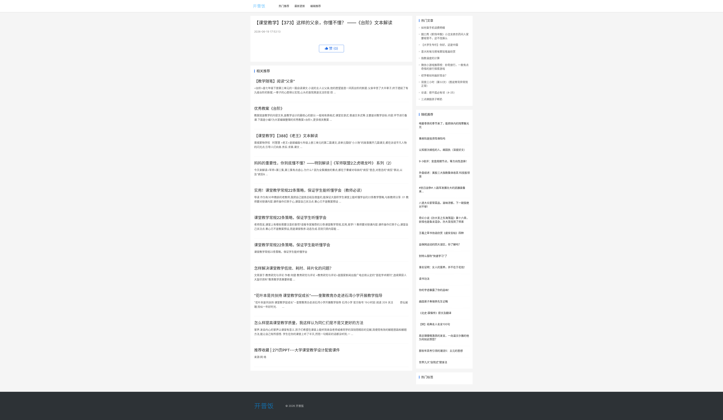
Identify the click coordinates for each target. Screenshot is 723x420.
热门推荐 (284, 6)
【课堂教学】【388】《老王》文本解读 (286, 136)
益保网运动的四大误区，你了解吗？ (440, 244)
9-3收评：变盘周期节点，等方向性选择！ (443, 161)
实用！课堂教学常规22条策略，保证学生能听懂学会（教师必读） (309, 190)
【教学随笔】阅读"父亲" (274, 81)
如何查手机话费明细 (433, 27)
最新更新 (299, 6)
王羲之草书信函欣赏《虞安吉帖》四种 (441, 232)
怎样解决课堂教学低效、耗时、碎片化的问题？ (293, 268)
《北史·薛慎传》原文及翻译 (435, 312)
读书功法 (424, 278)
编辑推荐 (315, 6)
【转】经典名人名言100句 (434, 324)
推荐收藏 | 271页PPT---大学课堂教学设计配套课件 (297, 350)
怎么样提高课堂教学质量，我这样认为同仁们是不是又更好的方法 (308, 323)
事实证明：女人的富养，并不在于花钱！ (442, 267)
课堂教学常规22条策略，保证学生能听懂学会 (292, 245)
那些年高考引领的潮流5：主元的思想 (441, 350)
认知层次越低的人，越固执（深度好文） (442, 149)
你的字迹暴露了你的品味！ (435, 289)
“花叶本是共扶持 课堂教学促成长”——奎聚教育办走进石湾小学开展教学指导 (318, 295)
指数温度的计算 (430, 58)
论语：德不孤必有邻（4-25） (438, 92)
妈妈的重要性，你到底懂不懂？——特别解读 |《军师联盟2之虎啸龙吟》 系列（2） (324, 163)
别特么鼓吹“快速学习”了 (433, 255)
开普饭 (300, 405)
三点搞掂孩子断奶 (431, 99)
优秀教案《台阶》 (269, 108)
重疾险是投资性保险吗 (432, 138)
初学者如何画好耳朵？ (434, 75)
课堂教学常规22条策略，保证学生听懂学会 (290, 217)
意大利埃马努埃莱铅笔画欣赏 (438, 51)
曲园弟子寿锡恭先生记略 (433, 301)
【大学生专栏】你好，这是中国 (439, 44)
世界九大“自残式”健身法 (433, 362)
